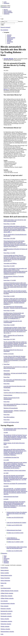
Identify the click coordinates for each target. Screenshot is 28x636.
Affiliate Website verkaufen (7, 598)
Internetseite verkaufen (6, 613)
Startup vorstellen (5, 572)
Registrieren (6, 3)
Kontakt (5, 560)
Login (5, 1)
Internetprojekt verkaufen (6, 611)
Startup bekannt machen (6, 575)
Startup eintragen (5, 570)
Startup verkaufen (5, 618)
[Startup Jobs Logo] (5, 7)
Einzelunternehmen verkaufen (8, 603)
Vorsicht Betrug (4, 567)
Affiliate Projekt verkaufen (7, 593)
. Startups (9, 36)
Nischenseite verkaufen (6, 616)
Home (5, 556)
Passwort (20, 21)
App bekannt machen (6, 588)
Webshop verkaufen (5, 629)
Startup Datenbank (8, 12)
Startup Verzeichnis (5, 578)
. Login (8, 43)
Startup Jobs (3, 583)
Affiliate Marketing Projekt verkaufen (9, 590)
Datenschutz (6, 558)
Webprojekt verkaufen (6, 624)
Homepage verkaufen (6, 608)
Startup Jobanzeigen (5, 580)
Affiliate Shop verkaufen (6, 595)
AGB (5, 557)
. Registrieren (10, 41)
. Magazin (9, 40)
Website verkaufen (5, 626)
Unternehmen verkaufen (6, 621)
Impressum (6, 561)
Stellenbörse (6, 13)
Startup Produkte (7, 11)
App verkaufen (4, 601)
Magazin (6, 9)
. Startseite (9, 35)
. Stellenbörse (10, 39)
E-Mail (2, 21)
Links (2, 585)
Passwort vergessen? (5, 27)
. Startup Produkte (11, 37)
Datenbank (6, 562)
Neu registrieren (4, 29)
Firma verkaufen (4, 606)
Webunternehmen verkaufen (7, 631)
